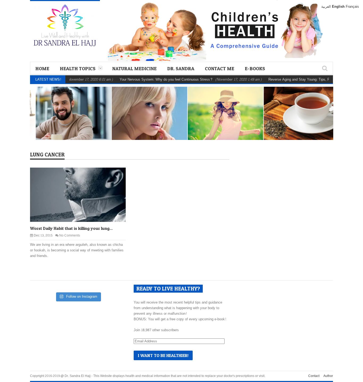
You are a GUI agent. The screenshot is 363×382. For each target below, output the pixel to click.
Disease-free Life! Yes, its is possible (222, 126)
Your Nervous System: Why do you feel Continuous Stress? (156, 79)
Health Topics (77, 68)
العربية (326, 6)
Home (42, 68)
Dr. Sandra (180, 68)
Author (328, 376)
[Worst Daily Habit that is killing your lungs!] (82, 194)
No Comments (69, 235)
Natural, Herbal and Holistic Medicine (144, 107)
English (338, 6)
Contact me (219, 68)
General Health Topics (73, 110)
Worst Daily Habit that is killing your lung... (71, 228)
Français (352, 6)
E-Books (255, 68)
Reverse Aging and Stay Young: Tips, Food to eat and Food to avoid (146, 122)
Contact (313, 376)
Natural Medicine (134, 68)
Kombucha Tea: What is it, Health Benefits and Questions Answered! (300, 122)
